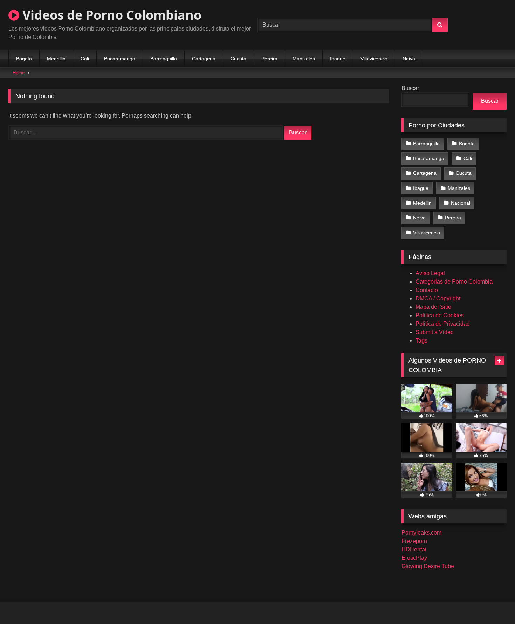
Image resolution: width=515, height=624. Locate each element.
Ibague (337, 58)
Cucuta (238, 58)
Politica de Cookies (440, 315)
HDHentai (413, 549)
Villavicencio (373, 58)
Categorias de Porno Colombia (454, 282)
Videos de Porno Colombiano (110, 15)
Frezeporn (414, 541)
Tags (421, 341)
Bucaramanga (119, 58)
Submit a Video (435, 332)
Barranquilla (163, 58)
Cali (85, 58)
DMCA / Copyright (438, 298)
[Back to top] (493, 603)
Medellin (56, 58)
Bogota (24, 58)
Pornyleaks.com (421, 533)
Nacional (460, 203)
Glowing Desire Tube (427, 566)
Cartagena (203, 58)
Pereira (269, 58)
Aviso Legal (430, 273)
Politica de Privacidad (443, 324)
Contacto (427, 290)
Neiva (409, 58)
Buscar (410, 88)
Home (19, 72)
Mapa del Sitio (433, 307)
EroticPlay (414, 558)
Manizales (304, 58)
